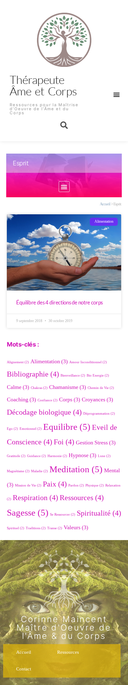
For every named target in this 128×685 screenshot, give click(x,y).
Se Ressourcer (62, 515)
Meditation (76, 469)
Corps (69, 399)
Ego (12, 429)
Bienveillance (73, 375)
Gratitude (16, 456)
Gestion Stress (96, 442)
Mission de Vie (28, 485)
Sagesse (27, 512)
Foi (64, 442)
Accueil (105, 204)
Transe (54, 528)
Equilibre (66, 427)
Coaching (21, 399)
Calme (18, 387)
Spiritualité (99, 513)
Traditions (36, 528)
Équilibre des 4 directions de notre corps (59, 302)
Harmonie (57, 456)
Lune (104, 456)
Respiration (35, 498)
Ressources (82, 498)
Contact (23, 669)
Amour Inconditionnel (88, 362)
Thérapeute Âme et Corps (43, 85)
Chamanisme (67, 387)
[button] (116, 94)
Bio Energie (98, 375)
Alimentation (49, 361)
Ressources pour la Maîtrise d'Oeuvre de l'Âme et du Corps (44, 108)
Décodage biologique (44, 412)
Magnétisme (18, 471)
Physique (94, 485)
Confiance (47, 400)
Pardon (76, 485)
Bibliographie (33, 374)
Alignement (18, 362)
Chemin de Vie (101, 388)
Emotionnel (31, 429)
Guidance (36, 456)
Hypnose (82, 455)
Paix (55, 484)
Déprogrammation (99, 414)
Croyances (97, 399)
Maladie (39, 471)
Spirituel (15, 528)
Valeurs (76, 527)
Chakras (39, 388)
